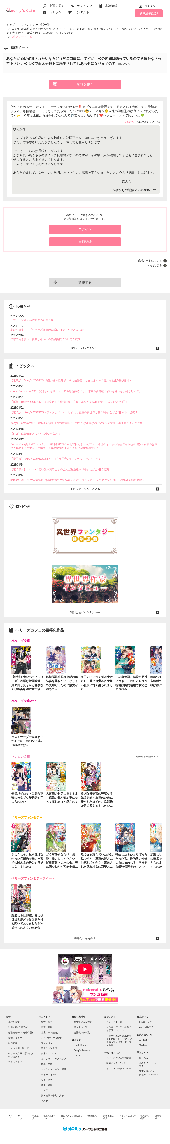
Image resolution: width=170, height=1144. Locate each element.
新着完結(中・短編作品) (20, 1032)
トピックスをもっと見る (85, 488)
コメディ (45, 1090)
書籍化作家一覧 (82, 1032)
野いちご (143, 1057)
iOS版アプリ (145, 1022)
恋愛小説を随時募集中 (145, 757)
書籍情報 (111, 5)
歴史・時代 (46, 1079)
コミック (55, 12)
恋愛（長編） (48, 1027)
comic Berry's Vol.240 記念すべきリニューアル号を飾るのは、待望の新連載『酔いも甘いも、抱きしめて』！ (77, 391)
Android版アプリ (147, 1027)
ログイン (150, 6)
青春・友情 (46, 1064)
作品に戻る (155, 265)
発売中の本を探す (83, 1022)
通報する (85, 282)
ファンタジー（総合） (52, 1037)
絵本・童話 (46, 1085)
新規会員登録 (149, 13)
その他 (44, 1101)
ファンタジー (48, 1043)
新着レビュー (15, 1037)
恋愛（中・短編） (50, 1032)
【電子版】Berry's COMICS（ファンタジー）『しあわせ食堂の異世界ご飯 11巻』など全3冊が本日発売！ (74, 412)
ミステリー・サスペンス (53, 1059)
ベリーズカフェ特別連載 (118, 1058)
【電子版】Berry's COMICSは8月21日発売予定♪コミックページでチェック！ (56, 458)
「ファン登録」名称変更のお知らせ (31, 320)
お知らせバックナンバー (85, 348)
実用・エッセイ (49, 1053)
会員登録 (85, 242)
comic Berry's (81, 1045)
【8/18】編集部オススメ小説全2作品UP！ (35, 433)
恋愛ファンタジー (50, 1048)
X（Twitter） (145, 1039)
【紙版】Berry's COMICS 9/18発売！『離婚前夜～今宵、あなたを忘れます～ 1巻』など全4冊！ (69, 401)
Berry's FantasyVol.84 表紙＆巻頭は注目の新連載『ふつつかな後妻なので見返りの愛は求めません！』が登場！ (77, 423)
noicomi (77, 1055)
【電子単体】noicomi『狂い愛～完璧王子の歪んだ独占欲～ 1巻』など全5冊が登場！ (61, 469)
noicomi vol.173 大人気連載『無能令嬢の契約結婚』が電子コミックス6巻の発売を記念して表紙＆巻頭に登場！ (77, 480)
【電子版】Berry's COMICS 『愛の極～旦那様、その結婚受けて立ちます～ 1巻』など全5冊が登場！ (71, 380)
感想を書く (85, 84)
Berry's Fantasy (82, 1050)
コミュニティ (15, 1062)
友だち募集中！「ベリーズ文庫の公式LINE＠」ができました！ (48, 329)
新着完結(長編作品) (18, 1027)
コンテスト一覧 (114, 1022)
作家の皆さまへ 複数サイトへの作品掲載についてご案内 (45, 339)
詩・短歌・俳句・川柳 (52, 1095)
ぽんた (122, 63)
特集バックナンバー (116, 1063)
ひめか (130, 122)
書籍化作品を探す (85, 938)
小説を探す (56, 5)
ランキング (84, 5)
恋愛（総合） (48, 1022)
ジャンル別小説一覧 (18, 1048)
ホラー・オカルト (50, 1074)
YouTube (143, 1045)
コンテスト (81, 12)
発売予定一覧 (80, 1027)
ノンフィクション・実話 (53, 1069)
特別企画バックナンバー (85, 612)
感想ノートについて (150, 260)
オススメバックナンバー (118, 1068)
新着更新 (12, 1043)
